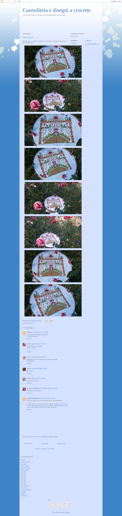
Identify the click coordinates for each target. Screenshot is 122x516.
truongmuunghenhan (33, 398)
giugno (75, 81)
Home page (45, 443)
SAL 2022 (23, 478)
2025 (73, 43)
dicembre (76, 65)
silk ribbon (23, 491)
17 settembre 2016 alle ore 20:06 (49, 388)
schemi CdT (31, 323)
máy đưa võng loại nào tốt (36, 407)
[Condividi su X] (49, 321)
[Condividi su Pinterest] (52, 321)
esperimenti (24, 464)
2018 (73, 59)
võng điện (40, 404)
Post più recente (28, 443)
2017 (73, 61)
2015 (73, 96)
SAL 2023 (23, 480)
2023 (73, 47)
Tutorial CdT (24, 495)
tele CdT (23, 493)
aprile (75, 86)
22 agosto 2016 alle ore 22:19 (38, 344)
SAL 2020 (23, 476)
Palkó (28, 378)
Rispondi (29, 338)
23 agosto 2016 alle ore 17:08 (37, 357)
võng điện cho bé (58, 404)
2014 (73, 98)
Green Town (76, 76)
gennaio (76, 93)
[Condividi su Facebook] (51, 321)
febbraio (76, 90)
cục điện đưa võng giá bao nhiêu (55, 405)
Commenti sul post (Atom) (47, 448)
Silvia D (29, 368)
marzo (75, 88)
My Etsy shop (74, 36)
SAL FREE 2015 (25, 486)
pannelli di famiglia (25, 468)
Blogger (68, 512)
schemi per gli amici (26, 490)
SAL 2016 (23, 474)
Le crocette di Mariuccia (33, 388)
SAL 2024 (23, 482)
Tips (28, 357)
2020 (73, 54)
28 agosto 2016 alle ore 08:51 (38, 378)
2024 (73, 45)
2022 (73, 50)
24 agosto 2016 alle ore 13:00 (39, 368)
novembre (76, 67)
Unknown (29, 332)
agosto (76, 74)
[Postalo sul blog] (47, 321)
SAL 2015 (23, 472)
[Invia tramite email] (46, 321)
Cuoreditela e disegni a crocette (57, 10)
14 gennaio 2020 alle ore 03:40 (47, 398)
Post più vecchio (61, 443)
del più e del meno (25, 462)
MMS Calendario (25, 466)
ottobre (76, 70)
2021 (73, 52)
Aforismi (23, 460)
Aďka (28, 344)
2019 (73, 56)
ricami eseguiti (24, 470)
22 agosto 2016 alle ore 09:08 (40, 332)
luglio (75, 79)
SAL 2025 (23, 484)
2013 (73, 100)
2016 (73, 63)
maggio (76, 84)
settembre (76, 72)
